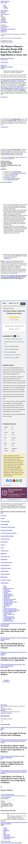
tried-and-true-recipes (9, 620)
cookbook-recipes (8, 604)
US (15, 336)
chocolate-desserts (8, 603)
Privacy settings (18, 842)
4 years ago (9, 709)
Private (9, 802)
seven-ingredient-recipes (9, 618)
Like (2, 709)
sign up (2, 2)
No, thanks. (9, 40)
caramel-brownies (8, 594)
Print (23, 303)
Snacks (12, 58)
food (5, 5)
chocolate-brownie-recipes (10, 599)
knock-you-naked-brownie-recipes (12, 610)
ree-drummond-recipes (9, 616)
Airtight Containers (5, 582)
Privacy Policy (7, 836)
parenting (6, 7)
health (5, 6)
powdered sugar (11, 179)
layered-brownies (8, 612)
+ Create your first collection (7, 794)
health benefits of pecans (8, 153)
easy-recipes (6, 606)
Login (2, 10)
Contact (5, 829)
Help (5, 833)
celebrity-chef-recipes (9, 595)
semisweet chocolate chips (13, 178)
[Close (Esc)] (1, 720)
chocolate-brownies (8, 600)
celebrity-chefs (7, 596)
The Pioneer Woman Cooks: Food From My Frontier (12, 87)
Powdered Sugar (4, 541)
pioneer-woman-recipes (9, 614)
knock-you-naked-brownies (10, 611)
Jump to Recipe (4, 62)
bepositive (3, 710)
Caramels (3, 518)
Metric (18, 336)
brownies (6, 592)
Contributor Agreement (9, 837)
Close (11, 804)
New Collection (7, 797)
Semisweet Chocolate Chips (6, 530)
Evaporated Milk (4, 524)
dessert (17, 157)
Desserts (3, 58)
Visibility (3, 801)
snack (5, 158)
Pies (2, 730)
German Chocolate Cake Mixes (7, 536)
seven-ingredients (8, 619)
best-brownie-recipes (8, 588)
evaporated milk (17, 171)
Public (4, 802)
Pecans (2, 547)
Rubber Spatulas (4, 577)
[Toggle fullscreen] (2, 720)
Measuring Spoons (4, 571)
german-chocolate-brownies (10, 608)
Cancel (10, 805)
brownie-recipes (7, 591)
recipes (5, 615)
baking (5, 587)
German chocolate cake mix (19, 173)
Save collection (4, 805)
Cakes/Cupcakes (4, 626)
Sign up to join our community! (8, 29)
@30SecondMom (14, 494)
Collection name (4, 798)
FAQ (5, 831)
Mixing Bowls (3, 553)
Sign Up (6, 10)
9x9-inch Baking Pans (5, 565)
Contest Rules (7, 838)
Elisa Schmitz (4, 704)
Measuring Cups (4, 559)
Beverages (3, 773)
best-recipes (6, 589)
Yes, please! (3, 40)
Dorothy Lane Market (20, 89)
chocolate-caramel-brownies (10, 602)
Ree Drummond (12, 81)
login (6, 2)
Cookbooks (7, 58)
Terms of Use (7, 834)
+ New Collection (5, 804)
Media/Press (6, 830)
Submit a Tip (4, 11)
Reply (4, 709)
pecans (15, 175)
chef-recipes (6, 598)
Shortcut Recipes (5, 667)
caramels (7, 177)
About (5, 827)
